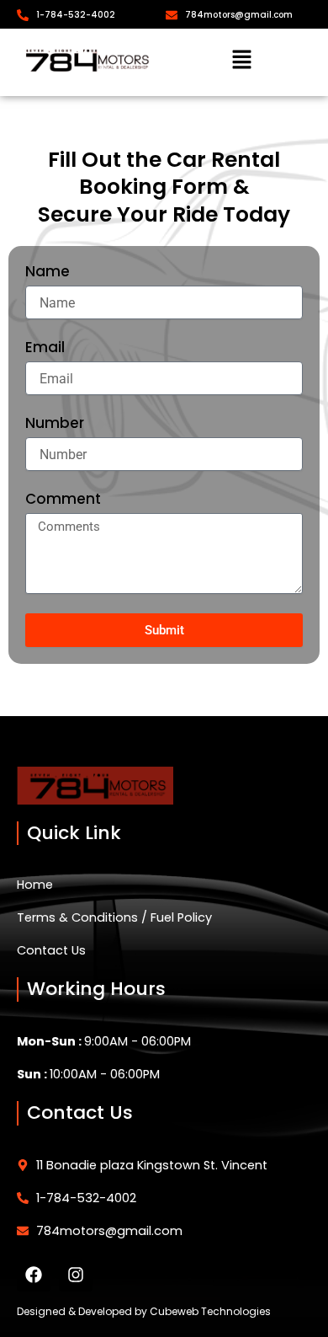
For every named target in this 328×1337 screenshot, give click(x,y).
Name (47, 272)
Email (45, 348)
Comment (63, 499)
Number (54, 423)
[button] (241, 61)
